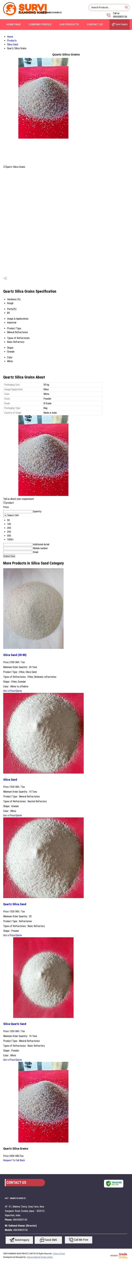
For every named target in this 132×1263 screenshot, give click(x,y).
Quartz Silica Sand (14, 904)
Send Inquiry (121, 24)
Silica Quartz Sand (14, 1024)
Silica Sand (12, 44)
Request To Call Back (14, 1160)
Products (12, 40)
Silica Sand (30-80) (15, 655)
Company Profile (40, 24)
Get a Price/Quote (12, 690)
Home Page (13, 24)
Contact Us (95, 24)
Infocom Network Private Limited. (40, 1257)
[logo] (25, 15)
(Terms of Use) (59, 1254)
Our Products (69, 24)
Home (10, 36)
